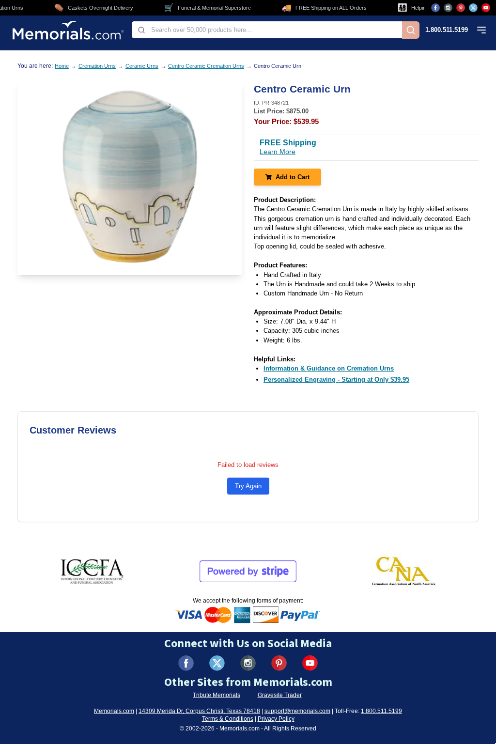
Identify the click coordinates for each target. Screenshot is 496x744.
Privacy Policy (276, 718)
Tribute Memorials (216, 695)
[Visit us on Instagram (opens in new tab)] (448, 7)
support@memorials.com (297, 711)
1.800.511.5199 (446, 30)
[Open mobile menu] (481, 30)
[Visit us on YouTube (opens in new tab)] (485, 7)
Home (62, 66)
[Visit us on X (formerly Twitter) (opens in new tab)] (217, 663)
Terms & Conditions (227, 718)
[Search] (410, 30)
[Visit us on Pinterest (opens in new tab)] (460, 7)
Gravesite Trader (280, 695)
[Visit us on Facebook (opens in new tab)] (435, 7)
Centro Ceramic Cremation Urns (206, 66)
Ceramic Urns (141, 66)
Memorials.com (114, 711)
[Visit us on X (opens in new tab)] (473, 7)
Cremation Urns (97, 66)
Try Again (248, 486)
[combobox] (267, 29)
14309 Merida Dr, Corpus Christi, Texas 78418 (199, 711)
